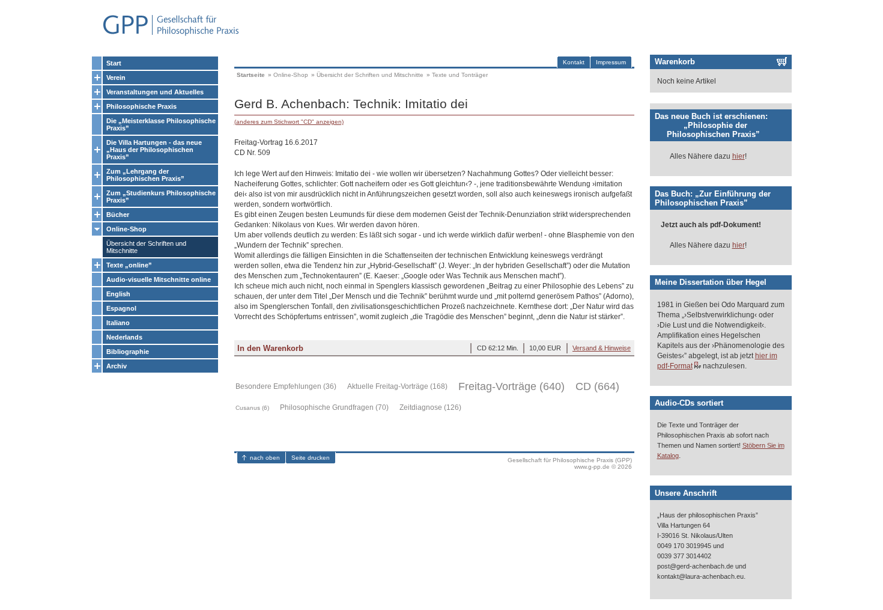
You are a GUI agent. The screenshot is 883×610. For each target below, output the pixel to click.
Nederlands (124, 337)
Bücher (117, 214)
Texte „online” (129, 265)
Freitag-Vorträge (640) (511, 386)
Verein (116, 77)
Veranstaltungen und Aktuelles (155, 92)
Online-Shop (126, 229)
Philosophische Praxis (141, 106)
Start (113, 63)
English (118, 293)
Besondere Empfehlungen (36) (285, 386)
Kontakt (573, 62)
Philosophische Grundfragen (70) (334, 407)
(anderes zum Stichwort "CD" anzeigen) (289, 121)
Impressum (611, 62)
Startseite (251, 75)
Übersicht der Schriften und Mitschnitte (146, 247)
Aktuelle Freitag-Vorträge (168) (397, 386)
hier (738, 156)
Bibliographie (127, 351)
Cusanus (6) (252, 407)
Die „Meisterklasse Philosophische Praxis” (161, 124)
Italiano (118, 322)
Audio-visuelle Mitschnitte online (158, 279)
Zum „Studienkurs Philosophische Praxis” (161, 196)
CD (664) (597, 386)
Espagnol (121, 308)
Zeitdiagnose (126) (430, 407)
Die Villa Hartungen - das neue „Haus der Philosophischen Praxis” (154, 149)
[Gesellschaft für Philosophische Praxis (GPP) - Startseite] (166, 34)
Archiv (116, 366)
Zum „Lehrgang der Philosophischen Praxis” (145, 175)
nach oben (265, 457)
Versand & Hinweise (601, 348)
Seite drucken (310, 457)
